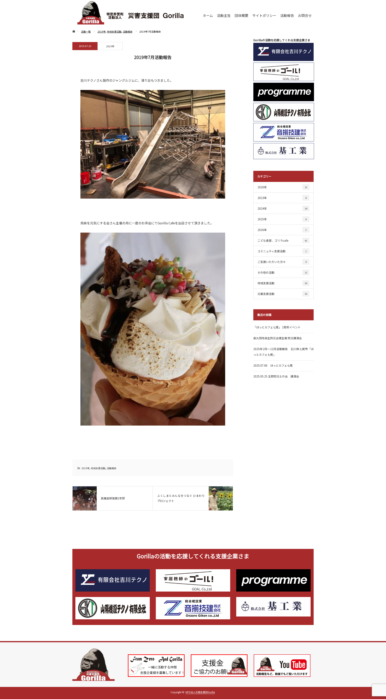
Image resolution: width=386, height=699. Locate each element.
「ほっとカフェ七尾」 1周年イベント (277, 327)
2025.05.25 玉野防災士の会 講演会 (276, 376)
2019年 (102, 31)
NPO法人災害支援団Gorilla (200, 692)
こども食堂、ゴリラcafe (282, 240)
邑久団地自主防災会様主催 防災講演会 (277, 338)
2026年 (282, 230)
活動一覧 (86, 31)
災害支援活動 (282, 294)
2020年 (282, 187)
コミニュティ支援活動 (282, 251)
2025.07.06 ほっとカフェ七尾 (273, 365)
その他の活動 (282, 272)
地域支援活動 (114, 31)
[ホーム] (73, 26)
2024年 (282, 208)
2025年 (282, 219)
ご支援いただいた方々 (282, 262)
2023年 (282, 198)
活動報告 (127, 31)
